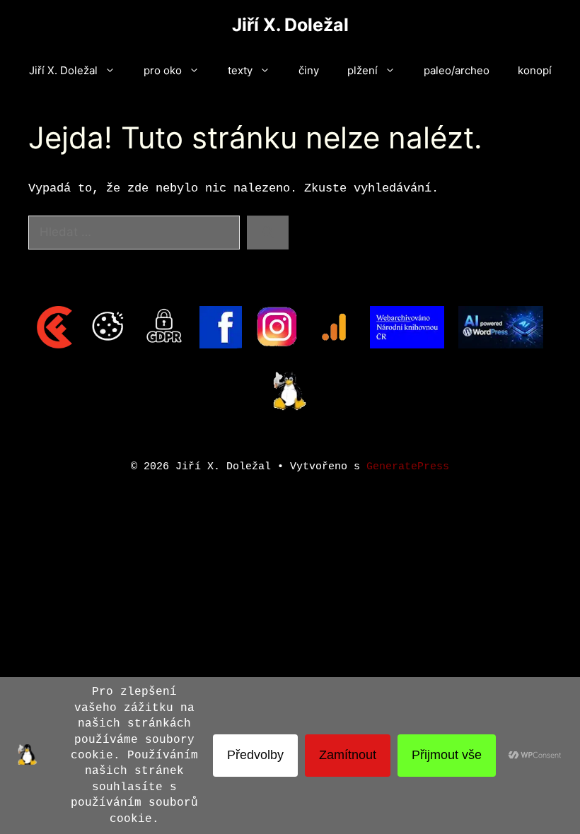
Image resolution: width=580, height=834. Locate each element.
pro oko (163, 70)
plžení (362, 70)
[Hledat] (268, 232)
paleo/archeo (456, 70)
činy (308, 70)
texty (240, 70)
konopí (535, 70)
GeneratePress (407, 467)
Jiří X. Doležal (290, 24)
